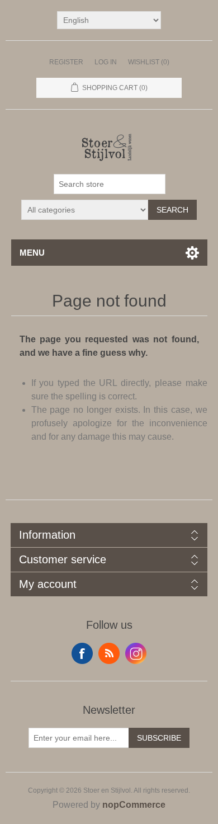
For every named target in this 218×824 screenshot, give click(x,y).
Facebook (82, 653)
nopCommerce (133, 804)
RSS (109, 653)
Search (172, 209)
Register (66, 62)
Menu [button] (32, 252)
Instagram (135, 653)
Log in (105, 62)
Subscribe (159, 737)
